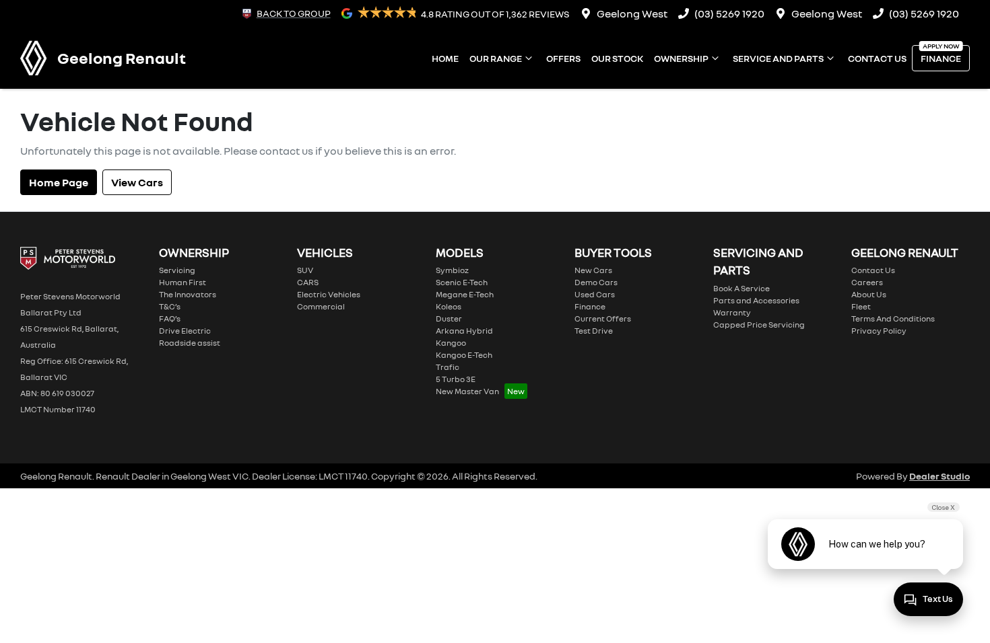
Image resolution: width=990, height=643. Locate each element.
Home (445, 58)
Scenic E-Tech (462, 282)
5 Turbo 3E (455, 379)
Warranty (732, 312)
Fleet (861, 306)
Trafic (447, 367)
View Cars (137, 182)
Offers (563, 58)
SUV (305, 270)
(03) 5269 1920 (729, 13)
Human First (182, 282)
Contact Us (877, 58)
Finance (941, 58)
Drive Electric (185, 331)
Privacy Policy (878, 331)
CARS (308, 282)
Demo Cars (596, 282)
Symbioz (452, 270)
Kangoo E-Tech (464, 355)
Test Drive (593, 331)
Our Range (495, 58)
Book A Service (741, 288)
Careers (867, 282)
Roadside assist (189, 343)
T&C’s (169, 306)
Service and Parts (778, 58)
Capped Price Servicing (759, 324)
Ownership (681, 58)
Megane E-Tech (465, 294)
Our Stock (617, 58)
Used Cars (594, 294)
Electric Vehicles (328, 294)
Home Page (58, 182)
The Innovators (187, 294)
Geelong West (632, 13)
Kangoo (451, 343)
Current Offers (602, 318)
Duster (449, 318)
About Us (868, 294)
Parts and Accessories (756, 300)
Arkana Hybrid (464, 331)
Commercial (321, 306)
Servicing (177, 270)
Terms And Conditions (893, 318)
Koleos (448, 306)
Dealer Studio (939, 476)
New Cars (593, 270)
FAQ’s (169, 318)
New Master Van (467, 391)
